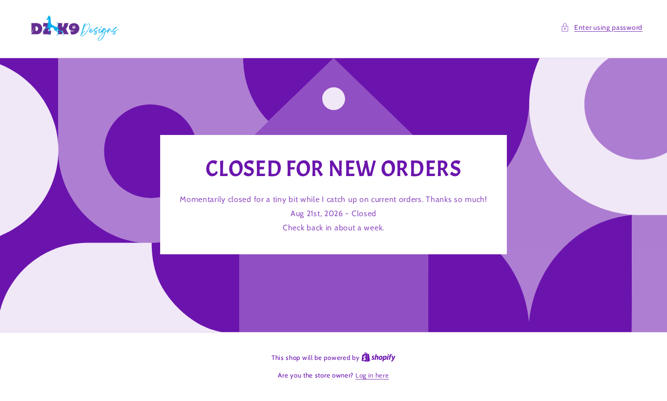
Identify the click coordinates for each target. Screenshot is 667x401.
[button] (602, 28)
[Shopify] (378, 357)
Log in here (372, 375)
